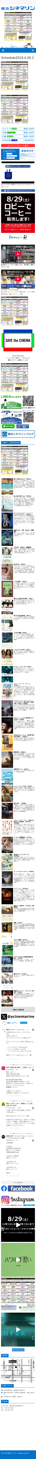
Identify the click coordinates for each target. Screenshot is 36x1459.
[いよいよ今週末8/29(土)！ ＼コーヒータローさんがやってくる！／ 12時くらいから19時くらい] (18, 1225)
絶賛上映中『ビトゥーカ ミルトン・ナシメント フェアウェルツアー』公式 (20, 1137)
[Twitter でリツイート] (11, 1064)
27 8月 (19, 1107)
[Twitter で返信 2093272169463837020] (7, 1176)
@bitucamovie (10, 1140)
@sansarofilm (10, 1069)
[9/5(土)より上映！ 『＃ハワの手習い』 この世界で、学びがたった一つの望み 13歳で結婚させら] (18, 1260)
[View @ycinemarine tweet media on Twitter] (30, 1055)
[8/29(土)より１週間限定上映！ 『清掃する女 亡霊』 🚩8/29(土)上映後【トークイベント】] (18, 1330)
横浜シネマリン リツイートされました (22, 1064)
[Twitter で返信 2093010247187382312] (7, 1128)
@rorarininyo (11, 1107)
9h (27, 1029)
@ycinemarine (20, 1029)
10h (17, 1069)
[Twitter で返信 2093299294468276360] (7, 1059)
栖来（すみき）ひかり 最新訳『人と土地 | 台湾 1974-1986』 (19, 1104)
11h (17, 1140)
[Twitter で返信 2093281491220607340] (7, 1096)
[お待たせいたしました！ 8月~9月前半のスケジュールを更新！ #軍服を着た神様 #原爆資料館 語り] (18, 1295)
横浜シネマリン (11, 1029)
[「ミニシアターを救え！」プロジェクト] (18, 340)
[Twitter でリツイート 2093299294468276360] (11, 1059)
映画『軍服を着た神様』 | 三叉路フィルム (19, 1067)
